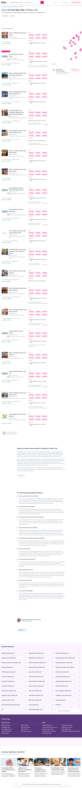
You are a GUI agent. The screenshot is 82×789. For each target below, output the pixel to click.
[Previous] (77, 754)
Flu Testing (20, 6)
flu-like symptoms (56, 453)
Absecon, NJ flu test (67, 727)
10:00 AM (38, 56)
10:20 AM (31, 419)
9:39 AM (38, 97)
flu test (19, 451)
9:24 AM (31, 97)
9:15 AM (38, 53)
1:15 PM (44, 236)
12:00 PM (31, 115)
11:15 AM (31, 174)
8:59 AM (31, 152)
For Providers (64, 2)
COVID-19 (44, 456)
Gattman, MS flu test (47, 729)
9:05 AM (31, 53)
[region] (66, 46)
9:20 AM (31, 416)
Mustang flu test (6, 727)
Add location (75, 70)
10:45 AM (38, 78)
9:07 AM (38, 35)
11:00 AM (44, 78)
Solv (2, 6)
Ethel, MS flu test (66, 729)
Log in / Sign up (76, 2)
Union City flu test (6, 731)
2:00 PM (38, 135)
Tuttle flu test (24, 729)
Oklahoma (16, 6)
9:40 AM (38, 193)
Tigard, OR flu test (47, 725)
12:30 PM (38, 115)
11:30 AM (44, 112)
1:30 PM (31, 135)
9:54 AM (45, 97)
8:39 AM (31, 93)
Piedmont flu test (25, 727)
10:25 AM (44, 376)
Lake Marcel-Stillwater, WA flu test (71, 731)
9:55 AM (31, 56)
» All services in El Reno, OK (63, 711)
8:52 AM (31, 35)
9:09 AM (45, 93)
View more (30, 40)
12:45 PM (31, 236)
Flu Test (11, 6)
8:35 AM (31, 190)
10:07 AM (44, 38)
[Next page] (17, 433)
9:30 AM (31, 112)
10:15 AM (44, 75)
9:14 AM (38, 152)
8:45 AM (31, 311)
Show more (45, 124)
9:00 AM (31, 211)
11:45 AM (44, 174)
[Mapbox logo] (54, 64)
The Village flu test (6, 729)
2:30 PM (45, 135)
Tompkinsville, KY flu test (48, 731)
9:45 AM (31, 75)
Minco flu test (24, 725)
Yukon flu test (5, 733)
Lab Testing (6, 6)
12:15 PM (38, 232)
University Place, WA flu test (49, 727)
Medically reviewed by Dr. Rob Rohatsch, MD (31, 619)
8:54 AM (38, 93)
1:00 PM (45, 115)
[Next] (79, 754)
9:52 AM (38, 38)
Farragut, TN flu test (67, 725)
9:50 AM (45, 193)
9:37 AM (31, 38)
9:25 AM (45, 53)
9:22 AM (45, 35)
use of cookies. (57, 784)
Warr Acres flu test (26, 731)
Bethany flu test (6, 725)
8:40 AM (38, 190)
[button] (64, 48)
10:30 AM (31, 78)
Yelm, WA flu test (46, 733)
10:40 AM (44, 56)
